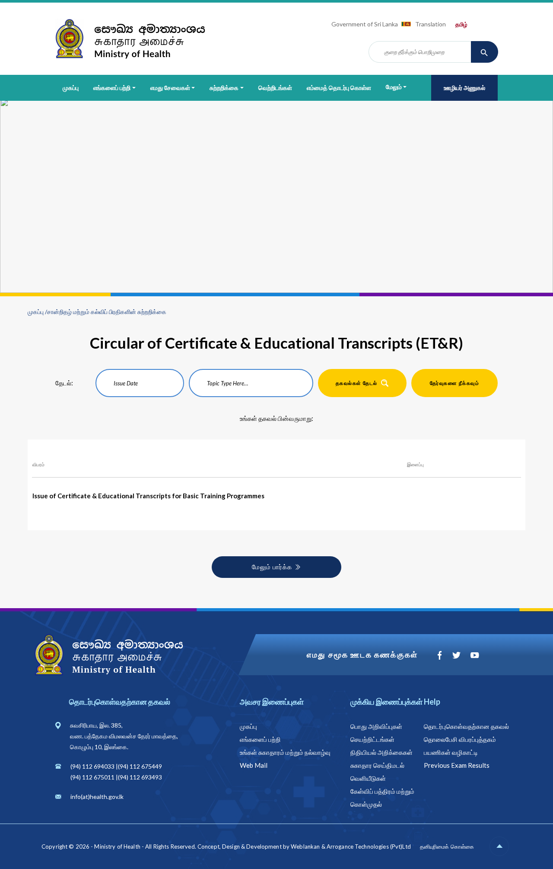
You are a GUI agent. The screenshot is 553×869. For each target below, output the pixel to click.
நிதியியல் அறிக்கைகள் (381, 752)
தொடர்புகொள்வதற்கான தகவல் (466, 726)
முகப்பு (71, 87)
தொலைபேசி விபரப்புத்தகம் (460, 739)
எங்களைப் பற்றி (111, 87)
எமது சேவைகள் (170, 87)
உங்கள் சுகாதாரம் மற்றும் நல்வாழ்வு (285, 752)
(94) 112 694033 (92, 766)
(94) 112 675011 (92, 777)
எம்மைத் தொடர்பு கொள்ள (339, 87)
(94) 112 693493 (140, 777)
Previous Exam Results (456, 765)
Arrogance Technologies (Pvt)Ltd (369, 846)
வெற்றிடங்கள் (275, 87)
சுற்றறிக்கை (224, 87)
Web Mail (253, 765)
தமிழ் (461, 24)
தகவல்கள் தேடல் (357, 383)
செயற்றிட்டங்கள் (372, 739)
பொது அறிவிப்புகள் (376, 726)
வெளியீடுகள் (368, 778)
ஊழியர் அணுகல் (464, 87)
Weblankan (305, 846)
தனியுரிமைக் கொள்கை (447, 846)
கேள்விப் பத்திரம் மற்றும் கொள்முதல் (382, 797)
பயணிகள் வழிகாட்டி (451, 752)
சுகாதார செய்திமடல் (377, 765)
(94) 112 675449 (140, 766)
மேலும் (394, 86)
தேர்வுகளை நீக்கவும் (455, 383)
